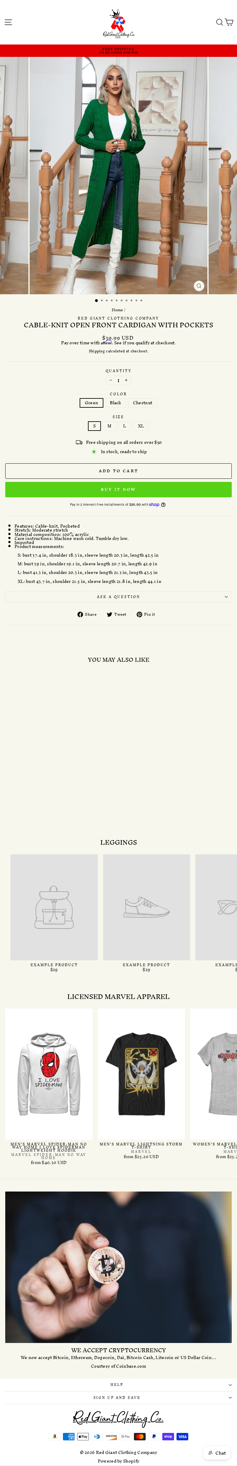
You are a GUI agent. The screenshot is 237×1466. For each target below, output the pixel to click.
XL (141, 426)
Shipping (97, 351)
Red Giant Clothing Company (118, 318)
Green (91, 403)
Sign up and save (117, 1397)
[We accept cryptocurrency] (118, 1267)
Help (116, 1384)
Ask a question (118, 597)
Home (117, 309)
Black (115, 403)
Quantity (119, 371)
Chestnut (142, 403)
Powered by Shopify (118, 1461)
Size (118, 417)
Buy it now (118, 489)
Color (118, 394)
